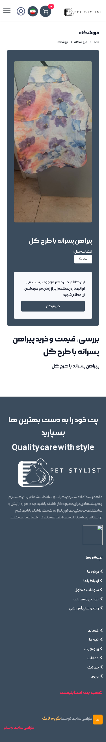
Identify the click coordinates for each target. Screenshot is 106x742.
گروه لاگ (51, 718)
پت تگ (93, 667)
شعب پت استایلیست (81, 692)
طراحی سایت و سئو (18, 727)
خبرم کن (53, 306)
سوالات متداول (87, 589)
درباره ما (93, 571)
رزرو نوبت (91, 649)
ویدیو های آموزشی (84, 608)
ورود (95, 676)
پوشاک (62, 42)
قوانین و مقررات (86, 599)
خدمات (93, 630)
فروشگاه (80, 42)
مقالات (93, 658)
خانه (96, 42)
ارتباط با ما (91, 580)
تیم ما (94, 639)
